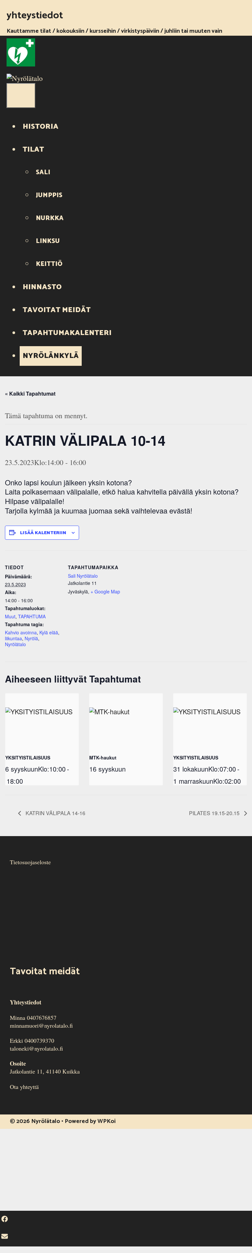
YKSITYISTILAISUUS (27, 757)
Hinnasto (42, 287)
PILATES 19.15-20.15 (215, 813)
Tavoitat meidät (57, 310)
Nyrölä (31, 638)
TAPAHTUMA (32, 616)
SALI (43, 172)
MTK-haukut (102, 757)
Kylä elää (48, 632)
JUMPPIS (49, 195)
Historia (40, 127)
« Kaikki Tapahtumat (30, 393)
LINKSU (48, 241)
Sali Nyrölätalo (83, 575)
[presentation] (42, 720)
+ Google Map (105, 591)
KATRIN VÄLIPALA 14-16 (54, 813)
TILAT (33, 150)
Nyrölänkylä (51, 356)
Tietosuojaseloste (30, 862)
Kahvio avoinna (21, 632)
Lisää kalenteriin (43, 533)
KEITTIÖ (49, 264)
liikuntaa (13, 638)
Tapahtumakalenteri (67, 333)
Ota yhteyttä (24, 1087)
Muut (10, 616)
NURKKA (50, 218)
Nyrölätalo (15, 644)
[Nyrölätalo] (25, 78)
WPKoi (106, 1121)
